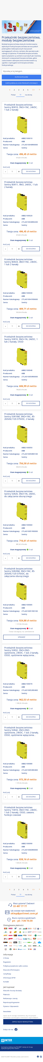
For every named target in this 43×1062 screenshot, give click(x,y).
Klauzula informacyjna (11, 970)
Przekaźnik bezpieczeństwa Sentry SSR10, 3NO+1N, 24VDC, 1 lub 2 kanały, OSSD (21, 339)
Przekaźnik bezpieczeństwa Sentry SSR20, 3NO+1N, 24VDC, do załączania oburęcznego (20, 494)
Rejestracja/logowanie (11, 1002)
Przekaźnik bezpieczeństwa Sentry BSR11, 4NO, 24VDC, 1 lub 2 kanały (21, 184)
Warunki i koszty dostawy (12, 990)
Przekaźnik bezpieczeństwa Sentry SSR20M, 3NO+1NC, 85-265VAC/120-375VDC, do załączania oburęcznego (19, 572)
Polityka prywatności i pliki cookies (15, 966)
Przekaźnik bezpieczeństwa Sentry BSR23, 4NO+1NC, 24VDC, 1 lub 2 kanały (20, 262)
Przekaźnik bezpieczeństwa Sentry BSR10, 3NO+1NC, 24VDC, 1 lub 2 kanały (20, 107)
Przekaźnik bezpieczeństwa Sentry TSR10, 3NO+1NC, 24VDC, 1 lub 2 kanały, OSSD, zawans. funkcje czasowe (20, 811)
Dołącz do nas (8, 1029)
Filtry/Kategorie (21, 77)
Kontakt (6, 982)
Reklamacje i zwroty (10, 998)
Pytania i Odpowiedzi (11, 1006)
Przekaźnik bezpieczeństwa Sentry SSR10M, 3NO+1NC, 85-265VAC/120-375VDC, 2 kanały (19, 416)
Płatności (6, 994)
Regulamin (7, 962)
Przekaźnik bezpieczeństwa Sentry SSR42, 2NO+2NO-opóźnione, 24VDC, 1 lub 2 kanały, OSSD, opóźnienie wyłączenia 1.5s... (21, 731)
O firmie (6, 958)
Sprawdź (21, 637)
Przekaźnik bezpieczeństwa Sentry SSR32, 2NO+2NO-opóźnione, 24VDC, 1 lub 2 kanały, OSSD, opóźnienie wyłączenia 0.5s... (21, 651)
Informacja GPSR (9, 978)
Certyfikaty (7, 974)
